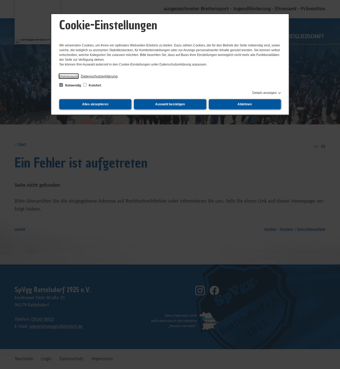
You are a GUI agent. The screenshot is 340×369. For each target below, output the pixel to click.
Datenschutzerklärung (99, 76)
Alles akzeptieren (95, 104)
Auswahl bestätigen (170, 104)
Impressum (68, 76)
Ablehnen (244, 104)
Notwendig (73, 85)
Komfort (94, 85)
